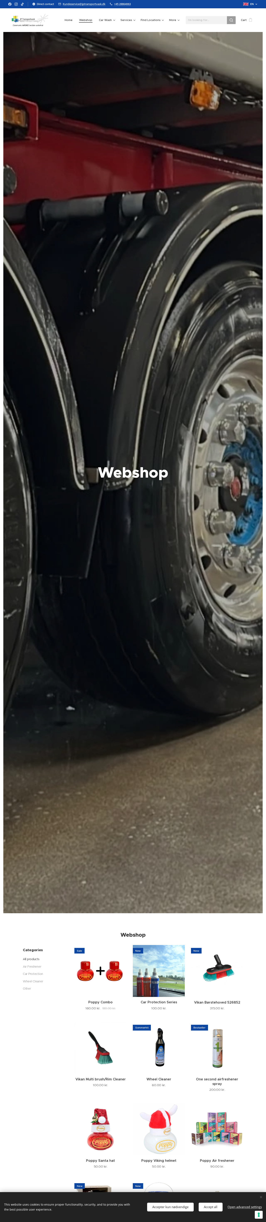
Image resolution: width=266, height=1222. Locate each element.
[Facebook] (9, 4)
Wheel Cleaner (33, 981)
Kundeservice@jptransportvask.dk (84, 4)
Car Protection (33, 974)
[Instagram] (16, 4)
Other (27, 988)
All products (31, 959)
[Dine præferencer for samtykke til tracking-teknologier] (259, 1215)
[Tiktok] (22, 4)
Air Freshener (32, 966)
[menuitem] (70, 20)
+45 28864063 (122, 4)
